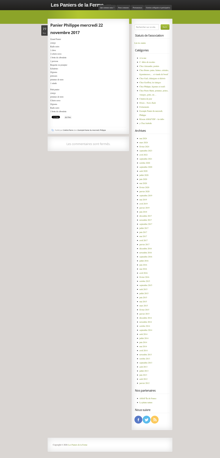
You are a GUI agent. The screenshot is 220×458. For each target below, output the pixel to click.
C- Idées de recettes (147, 62)
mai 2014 (143, 346)
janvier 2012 (144, 383)
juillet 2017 (143, 228)
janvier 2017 (144, 244)
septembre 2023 (145, 150)
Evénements (144, 107)
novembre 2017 (145, 220)
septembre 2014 (145, 330)
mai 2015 (143, 301)
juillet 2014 (143, 338)
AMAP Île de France (147, 398)
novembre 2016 (145, 252)
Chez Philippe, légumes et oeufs (152, 86)
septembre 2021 (145, 158)
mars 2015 (143, 305)
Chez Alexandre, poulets (149, 66)
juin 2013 (143, 375)
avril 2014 (143, 350)
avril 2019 (143, 203)
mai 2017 (143, 236)
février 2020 (144, 187)
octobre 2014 (144, 326)
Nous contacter (123, 7)
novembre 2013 (145, 354)
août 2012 (143, 379)
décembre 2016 (145, 248)
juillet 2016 (143, 260)
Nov (44, 30)
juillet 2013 (143, 370)
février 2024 (144, 146)
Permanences (137, 7)
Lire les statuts (140, 43)
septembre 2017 (145, 224)
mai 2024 (143, 138)
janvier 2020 (144, 191)
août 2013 (143, 366)
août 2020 (143, 171)
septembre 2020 (145, 167)
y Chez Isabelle (145, 123)
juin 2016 (143, 264)
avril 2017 (143, 240)
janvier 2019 (144, 207)
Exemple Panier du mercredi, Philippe (92, 130)
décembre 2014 (145, 317)
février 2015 (144, 309)
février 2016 (144, 277)
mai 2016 (143, 268)
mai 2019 (143, 199)
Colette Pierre (68, 130)
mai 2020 (143, 183)
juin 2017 (143, 232)
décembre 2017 (145, 215)
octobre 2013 (144, 358)
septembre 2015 (145, 285)
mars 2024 (143, 142)
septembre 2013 (145, 362)
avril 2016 (143, 273)
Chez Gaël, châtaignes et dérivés (152, 78)
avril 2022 (143, 154)
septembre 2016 (145, 256)
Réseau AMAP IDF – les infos (151, 119)
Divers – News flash (147, 102)
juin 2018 (143, 211)
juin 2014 (143, 342)
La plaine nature (145, 402)
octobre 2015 (144, 281)
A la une (142, 58)
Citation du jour (145, 98)
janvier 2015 (144, 313)
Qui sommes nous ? (107, 7)
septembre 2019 (145, 195)
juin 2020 (143, 179)
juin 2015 (143, 297)
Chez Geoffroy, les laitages (150, 82)
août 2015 (143, 289)
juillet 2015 (143, 293)
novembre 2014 (145, 321)
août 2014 (143, 334)
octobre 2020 (144, 162)
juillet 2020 (143, 175)
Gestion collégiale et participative (158, 7)
